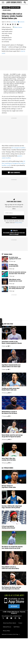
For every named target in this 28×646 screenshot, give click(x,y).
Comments (21, 21)
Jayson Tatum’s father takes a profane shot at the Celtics (9, 459)
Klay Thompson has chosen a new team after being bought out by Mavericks (11, 588)
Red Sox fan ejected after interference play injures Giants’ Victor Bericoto (17, 272)
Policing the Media (14, 7)
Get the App (14, 606)
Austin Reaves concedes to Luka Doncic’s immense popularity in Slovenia (12, 342)
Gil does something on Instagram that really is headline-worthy (13, 163)
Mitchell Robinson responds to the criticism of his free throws (9, 412)
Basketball (5, 7)
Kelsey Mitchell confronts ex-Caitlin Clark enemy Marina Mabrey (10, 567)
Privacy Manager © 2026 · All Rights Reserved (12, 615)
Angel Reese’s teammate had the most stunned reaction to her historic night (11, 365)
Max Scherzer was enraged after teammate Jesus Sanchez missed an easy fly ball (12, 547)
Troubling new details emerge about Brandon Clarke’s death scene (10, 389)
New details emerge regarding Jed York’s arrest (15, 257)
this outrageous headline (18, 147)
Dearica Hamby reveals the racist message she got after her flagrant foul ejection (12, 435)
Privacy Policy (18, 222)
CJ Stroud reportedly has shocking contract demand (8, 527)
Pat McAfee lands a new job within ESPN (13, 265)
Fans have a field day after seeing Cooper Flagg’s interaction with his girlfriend (12, 506)
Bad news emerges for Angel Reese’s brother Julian (9, 486)
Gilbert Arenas (7, 10)
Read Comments (15, 172)
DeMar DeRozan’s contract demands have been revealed (15, 280)
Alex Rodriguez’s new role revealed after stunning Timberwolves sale (17, 287)
